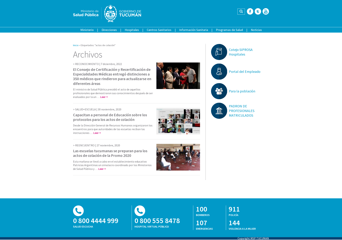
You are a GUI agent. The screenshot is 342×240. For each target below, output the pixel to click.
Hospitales (132, 30)
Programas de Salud (229, 30)
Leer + (104, 97)
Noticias (256, 30)
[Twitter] (258, 11)
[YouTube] (266, 11)
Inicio (76, 45)
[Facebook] (250, 11)
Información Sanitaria (193, 30)
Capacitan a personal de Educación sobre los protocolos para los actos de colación (110, 117)
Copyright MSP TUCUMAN (253, 238)
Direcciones (109, 30)
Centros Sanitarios (159, 30)
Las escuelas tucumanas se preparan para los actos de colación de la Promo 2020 (110, 153)
